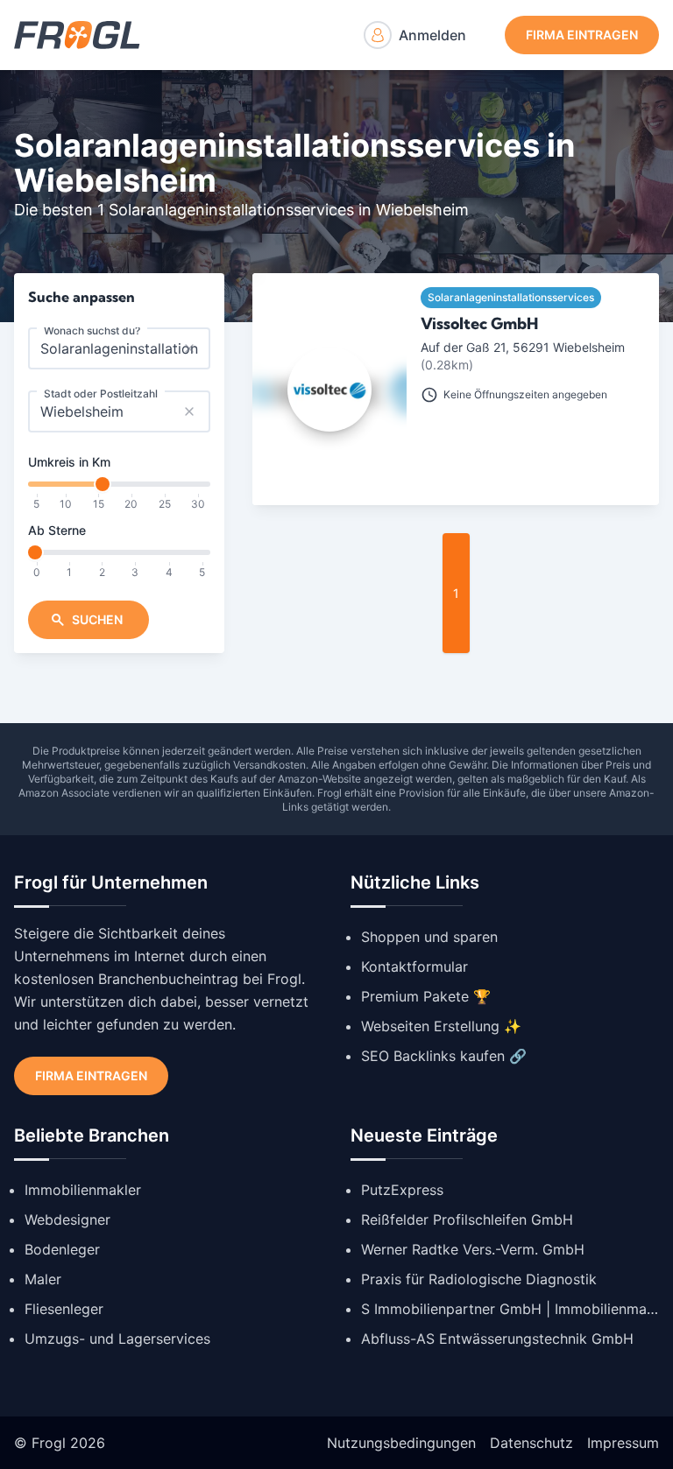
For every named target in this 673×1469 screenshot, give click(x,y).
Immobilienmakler (83, 1189)
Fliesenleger (64, 1309)
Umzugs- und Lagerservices (117, 1338)
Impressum (623, 1442)
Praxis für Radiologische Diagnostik (479, 1279)
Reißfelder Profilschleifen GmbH (467, 1219)
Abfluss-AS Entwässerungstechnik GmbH (497, 1338)
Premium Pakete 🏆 (426, 996)
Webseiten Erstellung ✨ (441, 1026)
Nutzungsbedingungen (401, 1442)
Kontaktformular (414, 966)
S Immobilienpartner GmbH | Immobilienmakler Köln (510, 1309)
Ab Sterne (57, 530)
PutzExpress (402, 1189)
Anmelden (432, 35)
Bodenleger (62, 1249)
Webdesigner (67, 1219)
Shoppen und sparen (429, 936)
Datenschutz (531, 1442)
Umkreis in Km (69, 461)
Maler (43, 1279)
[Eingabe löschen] (189, 348)
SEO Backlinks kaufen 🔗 (444, 1056)
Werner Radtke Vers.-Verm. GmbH (472, 1249)
